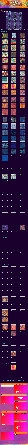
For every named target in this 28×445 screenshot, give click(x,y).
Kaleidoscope (11, 398)
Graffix (14, 2)
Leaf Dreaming (4, 399)
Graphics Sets (17, 389)
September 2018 (17, 405)
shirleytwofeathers (9, 11)
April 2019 (17, 404)
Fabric (12, 396)
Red (10, 401)
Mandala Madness (18, 426)
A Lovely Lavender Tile (3, 381)
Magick (3, 414)
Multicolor (7, 400)
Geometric (3, 397)
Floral (1, 397)
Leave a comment (16, 375)
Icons (16, 390)
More (2, 421)
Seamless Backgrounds (5, 375)
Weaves (1, 403)
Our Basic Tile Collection (14, 381)
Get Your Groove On (18, 424)
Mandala (12, 399)
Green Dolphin (17, 428)
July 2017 (17, 409)
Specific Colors (17, 392)
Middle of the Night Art (18, 427)
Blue (12, 396)
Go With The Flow (18, 425)
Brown (1, 396)
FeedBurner (22, 399)
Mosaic (12, 375)
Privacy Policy (3, 424)
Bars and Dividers (18, 388)
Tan (10, 402)
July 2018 (17, 407)
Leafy (7, 399)
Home (2, 413)
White (2, 403)
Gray (9, 397)
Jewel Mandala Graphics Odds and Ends (25, 381)
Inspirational (3, 417)
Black (11, 396)
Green (11, 397)
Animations (17, 385)
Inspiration (14, 441)
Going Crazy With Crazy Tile (19, 381)
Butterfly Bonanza (18, 429)
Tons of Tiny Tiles (3, 10)
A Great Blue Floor (9, 380)
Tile (13, 375)
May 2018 (17, 408)
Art (15, 441)
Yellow (4, 403)
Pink (3, 401)
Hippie (8, 398)
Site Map (3, 422)
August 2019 (17, 403)
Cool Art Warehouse (18, 430)
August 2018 (17, 406)
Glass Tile (10, 375)
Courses (17, 441)
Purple (7, 401)
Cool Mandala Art (18, 423)
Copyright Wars (4, 423)
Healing (3, 416)
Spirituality (3, 415)
